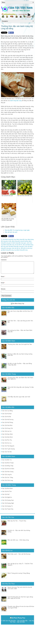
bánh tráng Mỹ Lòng (15, 100)
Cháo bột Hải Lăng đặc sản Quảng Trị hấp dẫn (21, 387)
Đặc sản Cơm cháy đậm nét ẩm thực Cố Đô (20, 311)
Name (3, 276)
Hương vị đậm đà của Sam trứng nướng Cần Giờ (20, 354)
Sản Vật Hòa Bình (7, 425)
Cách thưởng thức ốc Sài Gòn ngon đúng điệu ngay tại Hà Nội (20, 597)
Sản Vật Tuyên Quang (8, 449)
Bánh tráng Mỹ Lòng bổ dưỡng (20, 241)
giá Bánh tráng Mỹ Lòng (7, 250)
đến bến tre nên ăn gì (26, 248)
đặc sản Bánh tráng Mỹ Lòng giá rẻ (15, 246)
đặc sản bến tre (16, 248)
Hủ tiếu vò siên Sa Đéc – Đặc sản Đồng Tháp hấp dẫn (20, 364)
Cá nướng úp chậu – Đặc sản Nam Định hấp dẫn (20, 330)
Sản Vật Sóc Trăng (7, 477)
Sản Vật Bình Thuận (8, 463)
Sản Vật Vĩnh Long (7, 480)
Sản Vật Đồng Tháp (7, 465)
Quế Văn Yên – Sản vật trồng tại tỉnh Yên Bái (20, 321)
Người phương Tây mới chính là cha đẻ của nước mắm (20, 587)
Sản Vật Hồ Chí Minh (8, 468)
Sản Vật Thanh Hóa (7, 509)
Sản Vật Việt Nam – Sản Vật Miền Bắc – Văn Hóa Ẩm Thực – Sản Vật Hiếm (20, 621)
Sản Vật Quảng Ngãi (8, 503)
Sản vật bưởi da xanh (11, 232)
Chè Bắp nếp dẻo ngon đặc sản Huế (19, 396)
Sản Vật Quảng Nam (8, 500)
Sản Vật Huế (5, 494)
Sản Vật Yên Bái (7, 451)
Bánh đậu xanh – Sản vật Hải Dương (19, 554)
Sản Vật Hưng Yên (7, 428)
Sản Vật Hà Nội (6, 416)
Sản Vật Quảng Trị (7, 506)
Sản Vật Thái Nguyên (8, 446)
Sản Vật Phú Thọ (7, 440)
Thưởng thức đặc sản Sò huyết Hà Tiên (20, 344)
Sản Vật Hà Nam (7, 413)
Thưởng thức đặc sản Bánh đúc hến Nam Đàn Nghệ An (20, 378)
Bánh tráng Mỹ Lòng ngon (19, 243)
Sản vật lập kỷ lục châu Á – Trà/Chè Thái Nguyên (20, 564)
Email (3, 282)
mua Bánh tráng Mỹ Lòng (21, 250)
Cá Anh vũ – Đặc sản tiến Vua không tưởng (19, 531)
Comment (3, 259)
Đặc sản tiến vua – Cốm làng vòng (18, 540)
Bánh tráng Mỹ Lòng (22, 239)
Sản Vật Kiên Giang (7, 471)
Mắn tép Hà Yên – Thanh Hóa (17, 521)
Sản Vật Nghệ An (7, 497)
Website (3, 289)
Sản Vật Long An (7, 474)
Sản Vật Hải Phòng (7, 422)
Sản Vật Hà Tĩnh (7, 491)
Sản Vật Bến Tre (7, 460)
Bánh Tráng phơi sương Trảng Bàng (19, 573)
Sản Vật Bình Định (7, 488)
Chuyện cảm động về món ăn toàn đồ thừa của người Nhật (21, 607)
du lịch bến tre (18, 244)
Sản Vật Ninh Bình (7, 437)
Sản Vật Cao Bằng (7, 410)
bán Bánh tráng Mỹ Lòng (9, 239)
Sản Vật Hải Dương (7, 419)
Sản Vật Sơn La (6, 443)
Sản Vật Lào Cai (6, 431)
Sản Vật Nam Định (7, 434)
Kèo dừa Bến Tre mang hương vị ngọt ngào (17, 230)
